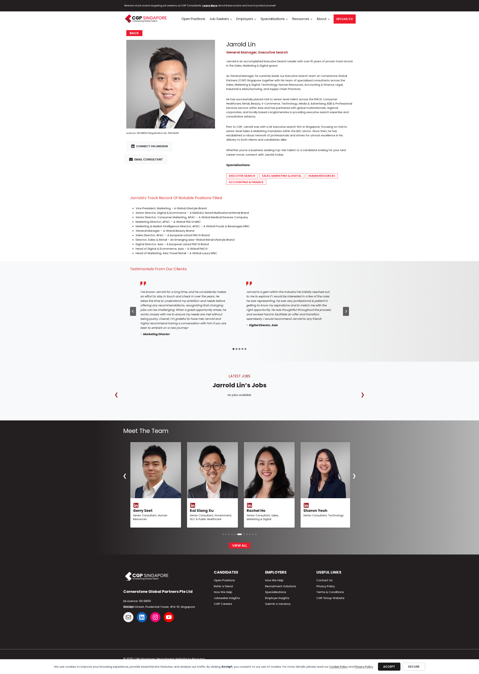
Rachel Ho (141, 510)
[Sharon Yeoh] (211, 470)
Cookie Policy (338, 667)
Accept (389, 667)
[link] (154, 485)
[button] (223, 534)
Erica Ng (309, 503)
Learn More (209, 5)
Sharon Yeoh (201, 510)
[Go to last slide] (133, 311)
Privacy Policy (364, 667)
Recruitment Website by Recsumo (181, 659)
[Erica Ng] (324, 470)
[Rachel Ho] (154, 470)
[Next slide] (346, 311)
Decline (413, 667)
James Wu (255, 510)
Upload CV (344, 19)
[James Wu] (267, 470)
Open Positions (193, 18)
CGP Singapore (144, 659)
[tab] (233, 349)
